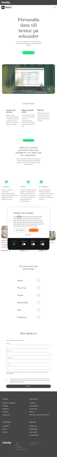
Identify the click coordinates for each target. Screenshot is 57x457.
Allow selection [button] (20, 230)
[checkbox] (14, 242)
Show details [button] (28, 234)
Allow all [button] (33, 230)
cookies (19, 216)
